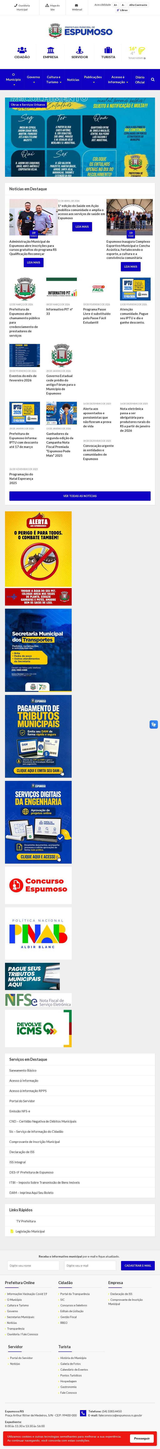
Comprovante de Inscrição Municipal (34, 1142)
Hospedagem (68, 1381)
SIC (62, 1299)
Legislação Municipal (30, 1231)
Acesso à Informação (116, 79)
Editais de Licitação (72, 1311)
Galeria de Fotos (70, 1363)
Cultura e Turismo (53, 79)
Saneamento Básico (22, 1070)
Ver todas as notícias (80, 496)
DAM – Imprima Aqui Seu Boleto (31, 1192)
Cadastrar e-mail (138, 1265)
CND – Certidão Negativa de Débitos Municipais (42, 1121)
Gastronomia (68, 1386)
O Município (13, 77)
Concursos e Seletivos (73, 1305)
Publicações (93, 77)
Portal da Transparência (75, 1294)
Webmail (77, 9)
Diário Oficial (140, 79)
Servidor (79, 57)
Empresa (50, 57)
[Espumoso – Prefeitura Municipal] (80, 30)
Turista (108, 57)
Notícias (73, 80)
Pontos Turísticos (71, 1375)
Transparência (15, 1328)
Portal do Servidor (22, 1101)
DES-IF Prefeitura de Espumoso (31, 1172)
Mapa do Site (55, 7)
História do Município (73, 1358)
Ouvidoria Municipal (23, 7)
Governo (33, 77)
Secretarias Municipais (20, 1317)
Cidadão (22, 57)
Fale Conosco (68, 1392)
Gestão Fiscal (68, 1317)
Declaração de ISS (21, 1152)
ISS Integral (17, 1162)
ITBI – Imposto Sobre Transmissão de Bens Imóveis (44, 1182)
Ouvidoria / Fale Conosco (22, 1334)
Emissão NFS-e (19, 1111)
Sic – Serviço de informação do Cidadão (36, 1131)
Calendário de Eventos (74, 1369)
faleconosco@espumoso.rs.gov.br (120, 1415)
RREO (64, 1322)
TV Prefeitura (26, 1221)
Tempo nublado (136, 58)
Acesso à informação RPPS (28, 1091)
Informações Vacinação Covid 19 (27, 1294)
